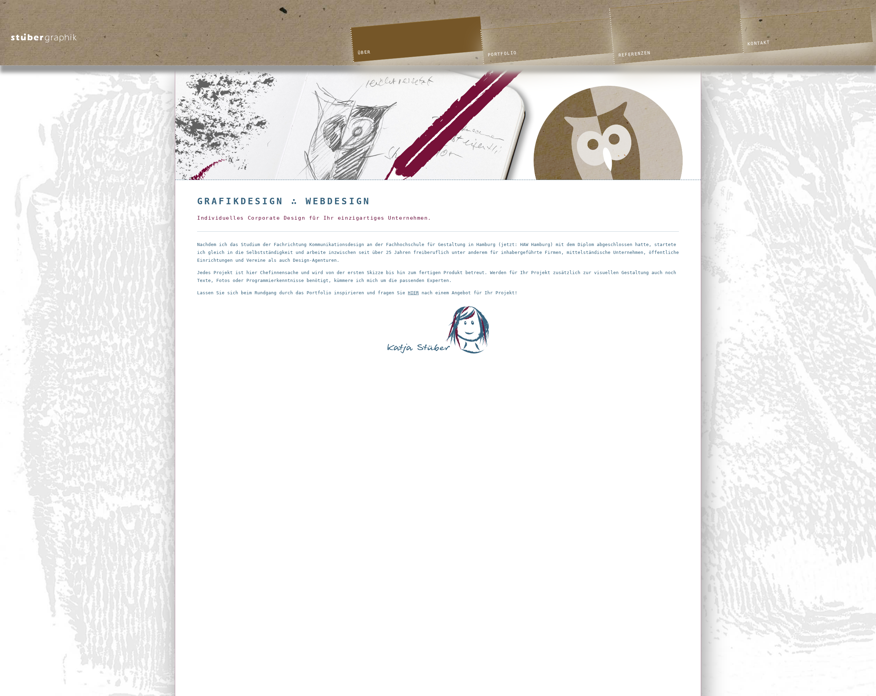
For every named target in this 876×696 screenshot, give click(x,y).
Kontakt (758, 43)
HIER (413, 292)
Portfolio (502, 53)
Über (364, 52)
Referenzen (634, 53)
